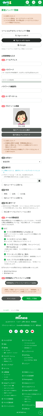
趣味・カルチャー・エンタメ (10, 352)
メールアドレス (9, 60)
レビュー (27, 363)
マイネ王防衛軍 (29, 376)
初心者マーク (9, 203)
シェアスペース (29, 351)
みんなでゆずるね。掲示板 (30, 360)
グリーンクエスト (9, 406)
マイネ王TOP (8, 340)
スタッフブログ (8, 365)
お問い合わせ (26, 322)
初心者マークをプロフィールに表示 (17, 212)
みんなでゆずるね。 (29, 357)
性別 (5, 190)
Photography (28, 379)
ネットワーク (7, 374)
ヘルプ (18, 322)
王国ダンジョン (29, 372)
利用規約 (34, 322)
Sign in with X (22, 35)
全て (5, 228)
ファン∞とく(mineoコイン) (32, 394)
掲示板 (6, 348)
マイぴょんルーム (29, 405)
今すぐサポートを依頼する (10, 390)
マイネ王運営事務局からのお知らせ (20, 232)
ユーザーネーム (9, 96)
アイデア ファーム (9, 356)
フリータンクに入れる (29, 343)
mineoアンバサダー (10, 383)
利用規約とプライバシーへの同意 (16, 278)
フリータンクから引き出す (30, 345)
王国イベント (27, 401)
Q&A (5, 344)
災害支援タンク (28, 347)
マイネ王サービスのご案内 (17, 239)
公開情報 (6, 372)
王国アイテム (27, 399)
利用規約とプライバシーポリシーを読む (21, 283)
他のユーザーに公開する (13, 185)
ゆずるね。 (27, 355)
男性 (5, 194)
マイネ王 (6, 377)
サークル (6, 368)
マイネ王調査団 (8, 399)
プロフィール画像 (10, 106)
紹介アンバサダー (8, 385)
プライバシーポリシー (8, 325)
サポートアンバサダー (9, 388)
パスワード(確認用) (9, 86)
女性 (13, 194)
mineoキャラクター (8, 379)
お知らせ (27, 408)
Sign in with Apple (23, 40)
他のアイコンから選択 (21, 130)
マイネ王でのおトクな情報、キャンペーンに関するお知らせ (23, 245)
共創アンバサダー (8, 393)
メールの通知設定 (10, 217)
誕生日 (6, 167)
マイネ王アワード (29, 387)
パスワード (8, 70)
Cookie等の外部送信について (26, 325)
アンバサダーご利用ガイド (10, 395)
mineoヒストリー (29, 383)
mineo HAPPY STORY (31, 390)
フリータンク (28, 340)
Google (23, 45)
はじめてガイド (10, 322)
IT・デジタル (7, 350)
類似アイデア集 (7, 358)
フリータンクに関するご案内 (17, 254)
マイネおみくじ (28, 396)
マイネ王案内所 (8, 402)
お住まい (7, 158)
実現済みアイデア (8, 361)
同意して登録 (32, 298)
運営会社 (38, 325)
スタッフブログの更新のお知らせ (19, 260)
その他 (22, 194)
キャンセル (11, 298)
